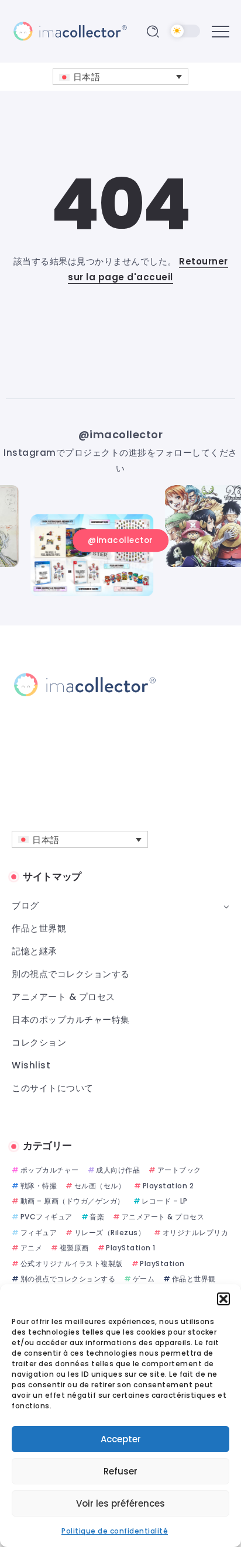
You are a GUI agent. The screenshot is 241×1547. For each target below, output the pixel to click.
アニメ (31, 1248)
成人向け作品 (118, 1170)
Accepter (121, 1439)
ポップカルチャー (49, 1170)
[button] (223, 1299)
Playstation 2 (168, 1186)
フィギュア (38, 1232)
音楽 (96, 1217)
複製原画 (74, 1248)
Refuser (120, 1471)
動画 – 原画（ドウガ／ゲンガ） (72, 1201)
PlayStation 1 (131, 1248)
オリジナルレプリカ (195, 1232)
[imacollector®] (70, 31)
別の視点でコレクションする (67, 1279)
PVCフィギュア (46, 1217)
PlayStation (162, 1263)
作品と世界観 (194, 1279)
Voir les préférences (120, 1503)
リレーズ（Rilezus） (109, 1232)
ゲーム (143, 1279)
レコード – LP (165, 1201)
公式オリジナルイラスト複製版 (71, 1263)
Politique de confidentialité (114, 1531)
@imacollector (120, 434)
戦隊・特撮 (38, 1186)
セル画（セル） (99, 1186)
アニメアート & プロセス (163, 1217)
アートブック (179, 1170)
